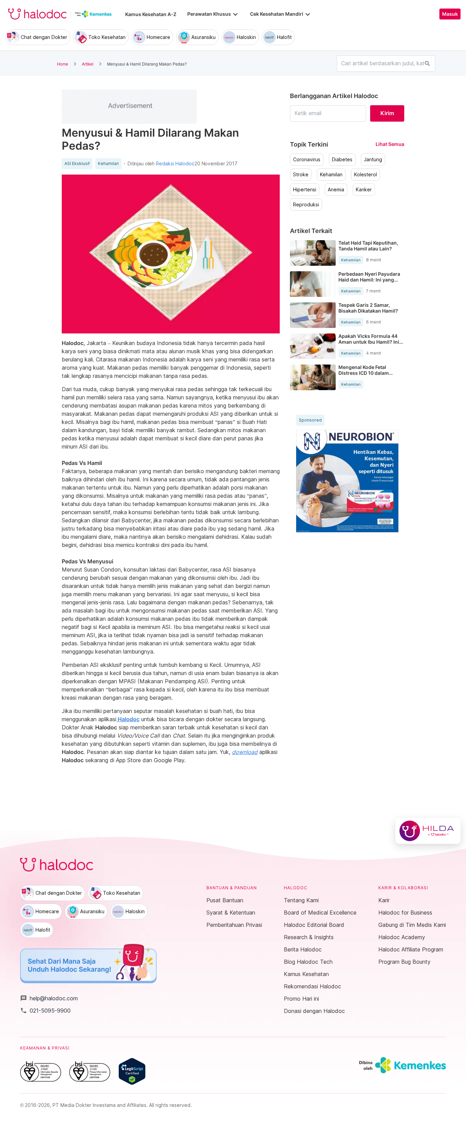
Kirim (387, 113)
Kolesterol (365, 174)
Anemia (336, 189)
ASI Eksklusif (77, 163)
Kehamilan (108, 163)
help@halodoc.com (49, 998)
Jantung (373, 159)
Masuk (450, 14)
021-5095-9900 (45, 1010)
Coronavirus (306, 159)
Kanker (364, 189)
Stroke (300, 174)
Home (62, 64)
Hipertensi (304, 189)
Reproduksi (306, 204)
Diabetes (342, 159)
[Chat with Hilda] (428, 831)
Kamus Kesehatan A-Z (150, 14)
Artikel (87, 64)
